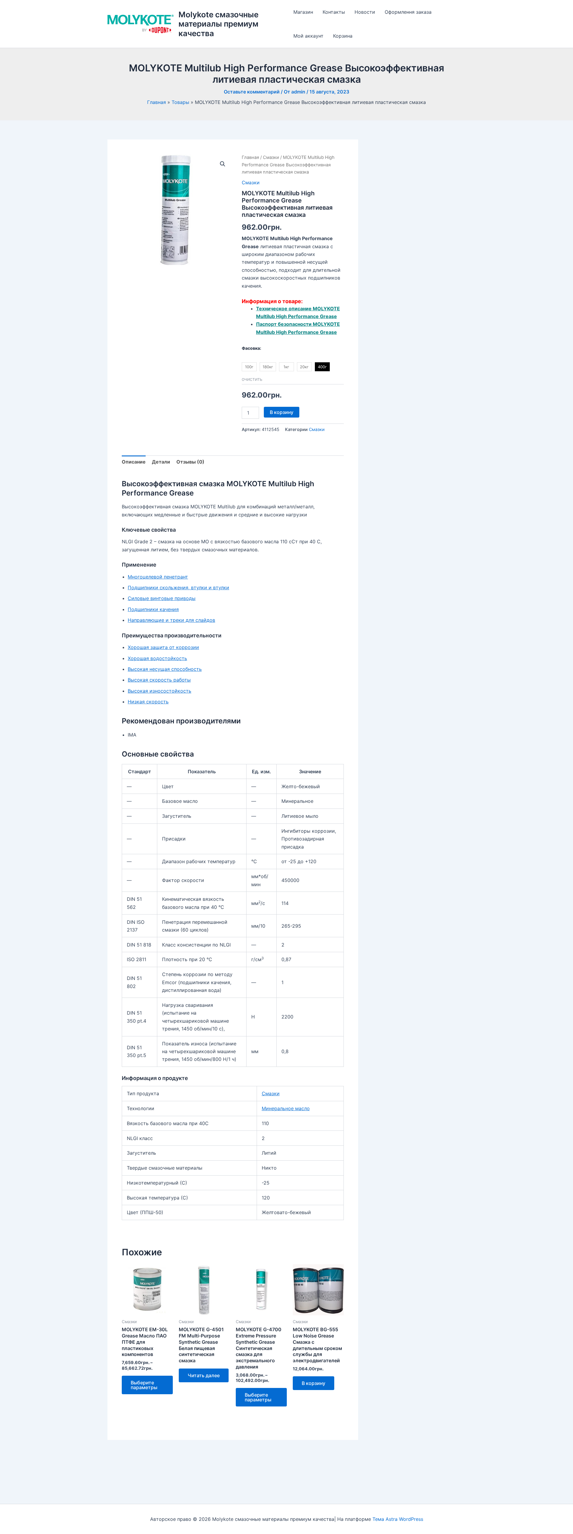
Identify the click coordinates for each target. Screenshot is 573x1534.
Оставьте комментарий (252, 92)
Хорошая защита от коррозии (163, 647)
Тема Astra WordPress (397, 1519)
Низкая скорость (148, 702)
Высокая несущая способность (165, 669)
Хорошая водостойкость (157, 658)
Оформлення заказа (408, 12)
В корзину (281, 412)
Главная (250, 157)
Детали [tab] (161, 462)
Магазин (303, 12)
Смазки (271, 157)
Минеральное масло (286, 1108)
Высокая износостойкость (159, 691)
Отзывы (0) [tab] (190, 462)
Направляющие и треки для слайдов (171, 620)
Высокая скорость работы (159, 680)
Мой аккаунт (308, 36)
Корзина (342, 36)
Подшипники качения (153, 609)
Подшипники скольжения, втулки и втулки (178, 587)
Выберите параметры (144, 1385)
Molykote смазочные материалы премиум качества (218, 24)
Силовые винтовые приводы (161, 598)
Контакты (334, 12)
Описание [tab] (134, 462)
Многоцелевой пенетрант (158, 577)
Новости (365, 12)
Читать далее (204, 1375)
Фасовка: (251, 348)
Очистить (252, 379)
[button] (222, 164)
